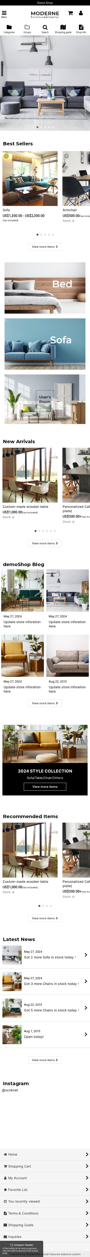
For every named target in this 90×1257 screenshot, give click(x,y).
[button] (4, 14)
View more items (43, 246)
